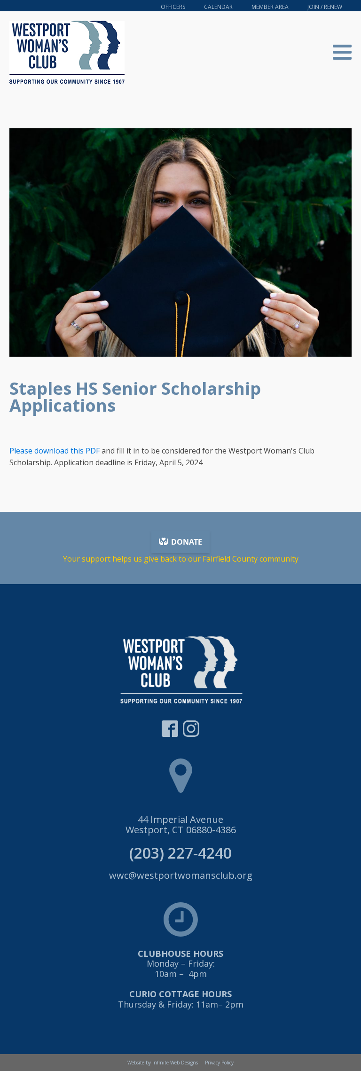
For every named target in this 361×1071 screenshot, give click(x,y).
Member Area (270, 7)
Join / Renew (324, 7)
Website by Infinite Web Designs (162, 1062)
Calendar (218, 7)
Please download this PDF (54, 451)
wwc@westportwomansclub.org (180, 875)
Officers (173, 7)
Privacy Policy (219, 1062)
